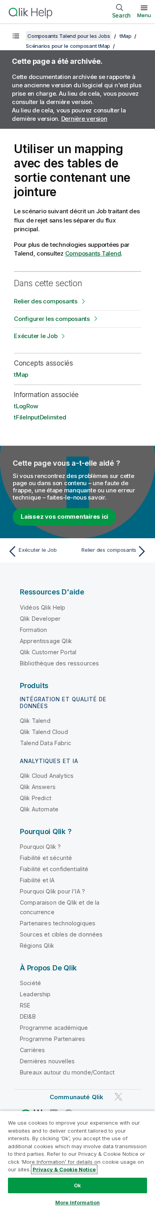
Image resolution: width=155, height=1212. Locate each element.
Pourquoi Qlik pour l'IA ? (52, 891)
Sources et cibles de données (61, 934)
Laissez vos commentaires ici (64, 516)
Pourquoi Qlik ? (40, 846)
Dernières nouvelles (47, 1061)
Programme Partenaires (52, 1038)
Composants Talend (93, 253)
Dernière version (84, 118)
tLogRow (26, 406)
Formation (33, 629)
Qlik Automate (39, 809)
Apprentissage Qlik (46, 640)
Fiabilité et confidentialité (54, 869)
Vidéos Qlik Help (43, 607)
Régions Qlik (37, 945)
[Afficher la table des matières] (16, 35)
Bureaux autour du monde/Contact (67, 1072)
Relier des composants (46, 301)
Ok (77, 1185)
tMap (126, 36)
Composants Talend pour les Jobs (68, 36)
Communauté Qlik (76, 1097)
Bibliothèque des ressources (59, 663)
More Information (77, 1202)
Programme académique (54, 1027)
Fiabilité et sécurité (46, 857)
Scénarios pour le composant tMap (68, 46)
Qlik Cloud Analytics (47, 775)
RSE (25, 1005)
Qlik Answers (38, 786)
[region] (77, 1161)
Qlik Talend (35, 720)
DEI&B (28, 1016)
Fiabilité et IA (37, 880)
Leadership (35, 994)
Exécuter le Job (35, 336)
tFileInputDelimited (40, 417)
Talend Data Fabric (45, 743)
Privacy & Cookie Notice (64, 1169)
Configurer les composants (52, 319)
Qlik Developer (40, 618)
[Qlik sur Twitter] (118, 1096)
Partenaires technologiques (57, 923)
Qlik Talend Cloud (44, 731)
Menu (144, 15)
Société (30, 983)
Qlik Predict (35, 798)
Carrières (32, 1050)
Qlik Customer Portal (48, 652)
